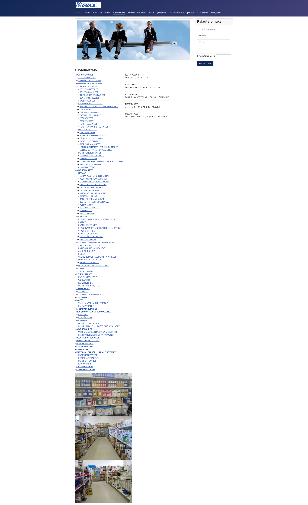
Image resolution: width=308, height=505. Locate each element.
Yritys (87, 12)
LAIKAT (81, 254)
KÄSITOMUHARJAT (88, 196)
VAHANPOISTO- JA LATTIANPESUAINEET (99, 106)
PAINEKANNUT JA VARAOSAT (92, 248)
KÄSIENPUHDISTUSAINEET (92, 138)
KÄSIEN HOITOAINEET (90, 141)
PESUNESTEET (86, 118)
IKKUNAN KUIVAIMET (89, 262)
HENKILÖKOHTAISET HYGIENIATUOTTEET (99, 147)
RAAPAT (82, 222)
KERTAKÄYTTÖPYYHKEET (91, 236)
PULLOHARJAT (86, 205)
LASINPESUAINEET (88, 158)
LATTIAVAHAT (86, 109)
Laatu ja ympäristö (157, 12)
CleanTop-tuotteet (101, 12)
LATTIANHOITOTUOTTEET (90, 103)
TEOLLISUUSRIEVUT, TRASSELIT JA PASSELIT (99, 242)
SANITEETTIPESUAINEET (89, 80)
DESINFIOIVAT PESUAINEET (91, 83)
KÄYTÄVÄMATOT (86, 306)
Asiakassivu (202, 12)
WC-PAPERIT (84, 280)
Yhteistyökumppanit (137, 12)
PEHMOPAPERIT (84, 274)
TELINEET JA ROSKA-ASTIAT (91, 294)
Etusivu (79, 12)
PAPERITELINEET (86, 283)
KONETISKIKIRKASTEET (90, 98)
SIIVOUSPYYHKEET (87, 231)
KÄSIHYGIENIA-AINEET (90, 144)
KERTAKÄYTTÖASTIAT (88, 358)
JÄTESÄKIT (83, 291)
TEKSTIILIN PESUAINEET (89, 115)
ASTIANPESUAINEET (87, 86)
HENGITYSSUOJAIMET (88, 323)
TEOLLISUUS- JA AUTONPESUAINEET (95, 150)
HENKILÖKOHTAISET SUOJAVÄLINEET (94, 312)
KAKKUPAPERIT (85, 364)
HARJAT (82, 173)
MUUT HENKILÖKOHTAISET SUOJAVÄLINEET (99, 326)
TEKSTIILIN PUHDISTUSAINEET (94, 127)
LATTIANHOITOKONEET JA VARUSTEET (96, 335)
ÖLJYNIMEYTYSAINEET (87, 338)
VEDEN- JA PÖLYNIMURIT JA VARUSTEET (97, 332)
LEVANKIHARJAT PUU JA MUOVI (94, 181)
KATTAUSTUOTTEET (87, 355)
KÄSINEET (83, 314)
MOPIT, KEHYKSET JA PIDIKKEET (93, 265)
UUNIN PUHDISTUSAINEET (92, 155)
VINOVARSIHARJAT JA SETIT (93, 193)
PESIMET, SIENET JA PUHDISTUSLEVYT (96, 219)
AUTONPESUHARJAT (89, 208)
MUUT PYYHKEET (88, 239)
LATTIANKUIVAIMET (87, 225)
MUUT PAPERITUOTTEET (89, 286)
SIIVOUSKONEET (84, 329)
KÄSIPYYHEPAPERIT (87, 277)
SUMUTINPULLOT (86, 251)
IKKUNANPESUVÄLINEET (89, 260)
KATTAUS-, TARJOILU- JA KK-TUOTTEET (96, 352)
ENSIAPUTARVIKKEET (86, 309)
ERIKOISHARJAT (87, 213)
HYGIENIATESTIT (87, 167)
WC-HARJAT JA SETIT (90, 190)
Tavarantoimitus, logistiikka (181, 12)
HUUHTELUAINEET (88, 124)
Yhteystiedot (216, 12)
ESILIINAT (82, 320)
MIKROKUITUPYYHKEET (90, 234)
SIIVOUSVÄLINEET (84, 170)
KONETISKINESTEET (89, 89)
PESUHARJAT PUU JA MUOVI (93, 179)
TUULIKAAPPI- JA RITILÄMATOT (93, 303)
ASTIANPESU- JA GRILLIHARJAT (94, 176)
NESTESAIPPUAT (87, 132)
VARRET (82, 268)
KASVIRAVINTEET (84, 346)
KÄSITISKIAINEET (87, 101)
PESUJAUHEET (86, 121)
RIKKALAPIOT (84, 216)
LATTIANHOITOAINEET (90, 112)
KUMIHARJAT (86, 210)
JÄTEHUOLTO (83, 288)
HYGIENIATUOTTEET (87, 129)
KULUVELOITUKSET (85, 369)
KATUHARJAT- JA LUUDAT (92, 199)
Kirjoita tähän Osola (206, 56)
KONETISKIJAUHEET (89, 92)
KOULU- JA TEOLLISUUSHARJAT (95, 202)
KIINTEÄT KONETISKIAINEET (92, 95)
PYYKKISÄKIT (82, 297)
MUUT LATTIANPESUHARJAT (93, 184)
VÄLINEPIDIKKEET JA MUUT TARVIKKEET (97, 257)
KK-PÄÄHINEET (85, 317)
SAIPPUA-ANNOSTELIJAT (90, 245)
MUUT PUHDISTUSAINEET (90, 153)
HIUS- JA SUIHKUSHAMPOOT (93, 135)
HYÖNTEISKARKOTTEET (87, 340)
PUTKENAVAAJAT (84, 343)
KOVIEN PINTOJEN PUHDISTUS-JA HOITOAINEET (102, 161)
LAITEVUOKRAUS (84, 366)
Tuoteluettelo (119, 12)
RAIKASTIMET (83, 349)
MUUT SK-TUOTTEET (88, 361)
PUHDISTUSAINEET (85, 75)
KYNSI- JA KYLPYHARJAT (91, 187)
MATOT (79, 300)
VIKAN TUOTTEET (86, 271)
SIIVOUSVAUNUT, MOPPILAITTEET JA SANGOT (100, 228)
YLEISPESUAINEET (87, 77)
